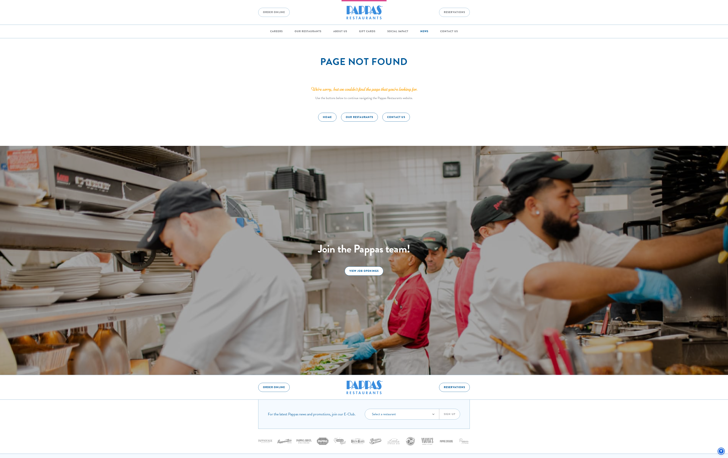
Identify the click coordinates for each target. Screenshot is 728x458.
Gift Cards (367, 31)
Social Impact (397, 31)
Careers (276, 31)
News (424, 31)
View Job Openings (364, 271)
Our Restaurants (308, 31)
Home (327, 117)
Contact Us (449, 31)
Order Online (274, 12)
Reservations (454, 12)
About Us (340, 31)
